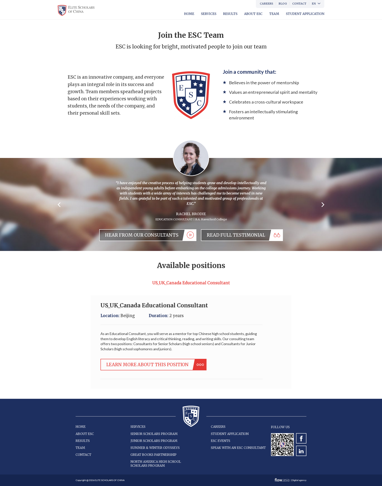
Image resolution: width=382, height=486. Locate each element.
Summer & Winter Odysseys (155, 448)
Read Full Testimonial (236, 235)
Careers (266, 3)
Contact (299, 3)
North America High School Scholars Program (156, 463)
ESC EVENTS (220, 441)
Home (189, 14)
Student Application (305, 14)
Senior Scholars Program (154, 434)
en (314, 3)
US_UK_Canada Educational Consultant (191, 282)
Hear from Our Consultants (141, 235)
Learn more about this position (147, 364)
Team (274, 14)
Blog (283, 3)
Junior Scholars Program (154, 441)
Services (208, 14)
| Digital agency (298, 480)
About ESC (85, 434)
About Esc (253, 14)
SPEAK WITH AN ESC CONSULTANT (238, 448)
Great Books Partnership (153, 455)
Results (230, 14)
